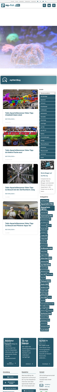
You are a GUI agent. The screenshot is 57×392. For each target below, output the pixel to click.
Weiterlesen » (10, 119)
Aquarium (45, 208)
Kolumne (44, 261)
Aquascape (44, 212)
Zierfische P (45, 326)
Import (44, 255)
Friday (44, 238)
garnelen (44, 241)
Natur (43, 274)
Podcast (45, 281)
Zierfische (46, 313)
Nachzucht (45, 271)
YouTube (50, 310)
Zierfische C (45, 320)
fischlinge (44, 232)
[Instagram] (40, 1)
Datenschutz (27, 1)
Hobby (44, 251)
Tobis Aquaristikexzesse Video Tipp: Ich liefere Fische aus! (19, 151)
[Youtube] (43, 1)
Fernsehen (43, 225)
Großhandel (46, 248)
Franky (44, 235)
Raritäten (45, 287)
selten (44, 294)
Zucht (44, 330)
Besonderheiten (46, 219)
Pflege (43, 277)
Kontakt (12, 1)
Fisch (49, 225)
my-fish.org (44, 268)
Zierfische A (44, 316)
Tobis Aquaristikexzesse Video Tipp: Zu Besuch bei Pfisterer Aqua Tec (19, 224)
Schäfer (44, 290)
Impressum (33, 1)
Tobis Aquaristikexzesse (47, 303)
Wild (47, 307)
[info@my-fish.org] (41, 385)
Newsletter (21, 1)
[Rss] (46, 1)
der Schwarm (45, 222)
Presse (16, 1)
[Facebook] (38, 1)
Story (44, 297)
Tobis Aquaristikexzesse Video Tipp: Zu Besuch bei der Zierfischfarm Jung (20, 188)
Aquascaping (46, 216)
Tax (49, 297)
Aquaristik (47, 204)
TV (42, 307)
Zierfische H (44, 323)
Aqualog (45, 200)
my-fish (45, 265)
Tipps (43, 300)
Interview (46, 258)
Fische (44, 229)
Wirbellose (43, 310)
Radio (44, 284)
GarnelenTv (44, 245)
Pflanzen (50, 274)
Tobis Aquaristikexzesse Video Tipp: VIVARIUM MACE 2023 (19, 114)
